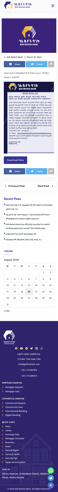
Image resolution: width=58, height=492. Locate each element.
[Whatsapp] (41, 348)
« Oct (7, 310)
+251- (29, 370)
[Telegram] (26, 348)
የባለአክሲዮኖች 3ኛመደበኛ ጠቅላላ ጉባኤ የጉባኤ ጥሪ (23, 239)
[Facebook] (16, 348)
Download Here (15, 160)
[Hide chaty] (51, 485)
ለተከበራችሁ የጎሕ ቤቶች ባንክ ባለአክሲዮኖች (21, 234)
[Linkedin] (36, 348)
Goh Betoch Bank (15, 57)
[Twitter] (31, 348)
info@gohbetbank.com (29, 364)
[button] (52, 5)
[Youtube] (21, 348)
